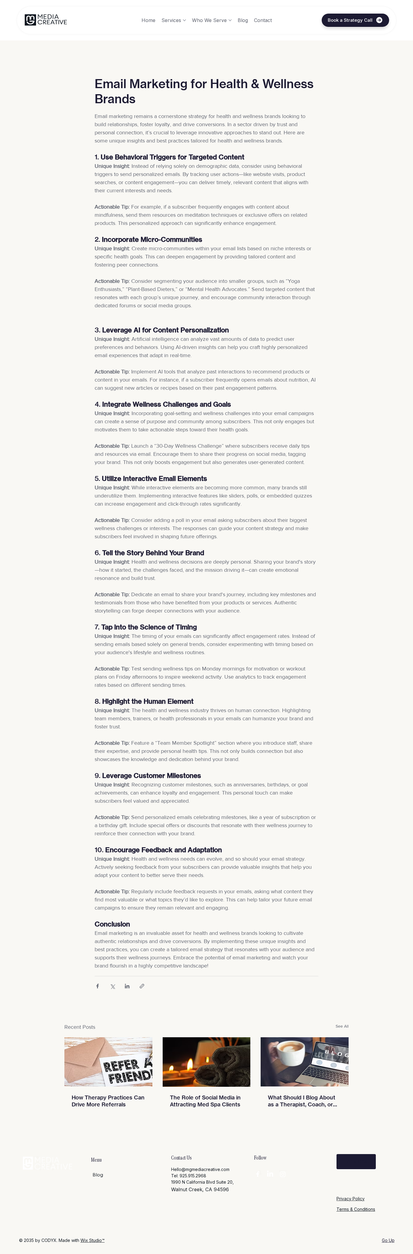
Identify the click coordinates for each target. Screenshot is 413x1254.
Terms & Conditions (356, 1209)
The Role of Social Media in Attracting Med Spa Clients (205, 1101)
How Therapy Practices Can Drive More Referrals (108, 1101)
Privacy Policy (351, 1198)
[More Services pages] (184, 20)
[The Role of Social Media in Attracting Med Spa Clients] (207, 1062)
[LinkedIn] (270, 1174)
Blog (98, 1175)
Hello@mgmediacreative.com (200, 1169)
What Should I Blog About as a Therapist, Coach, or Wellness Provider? (301, 1101)
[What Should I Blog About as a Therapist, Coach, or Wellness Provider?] (305, 1061)
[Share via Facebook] (97, 986)
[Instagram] (283, 1174)
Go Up (388, 1240)
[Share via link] (142, 986)
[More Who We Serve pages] (230, 20)
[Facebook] (258, 1174)
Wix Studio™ (92, 1240)
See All (342, 1026)
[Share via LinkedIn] (127, 986)
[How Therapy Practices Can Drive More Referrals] (108, 1061)
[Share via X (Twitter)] (112, 986)
